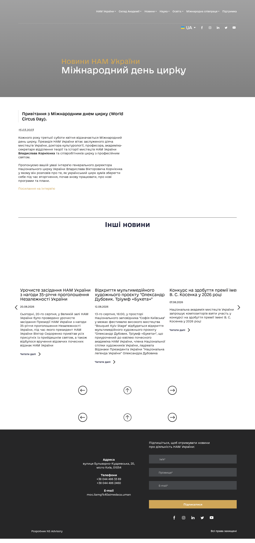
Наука (164, 11)
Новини (149, 11)
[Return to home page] (37, 11)
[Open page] (55, 261)
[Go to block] (127, 390)
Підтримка (229, 11)
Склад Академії (129, 11)
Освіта (176, 11)
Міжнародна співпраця (201, 11)
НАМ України (105, 11)
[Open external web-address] (23, 531)
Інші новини (127, 224)
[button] (202, 27)
